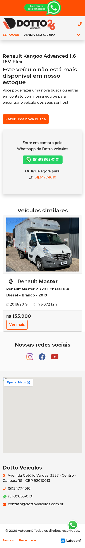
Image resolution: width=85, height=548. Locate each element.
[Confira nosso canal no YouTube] (55, 355)
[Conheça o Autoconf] (70, 540)
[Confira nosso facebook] (42, 355)
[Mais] (78, 35)
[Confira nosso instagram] (30, 355)
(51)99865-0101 (46, 159)
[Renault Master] (42, 244)
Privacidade (27, 540)
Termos (8, 540)
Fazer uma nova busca (25, 119)
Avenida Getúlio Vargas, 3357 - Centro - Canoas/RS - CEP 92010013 (39, 478)
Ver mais (17, 324)
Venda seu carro (39, 35)
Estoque (11, 35)
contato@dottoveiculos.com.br (35, 504)
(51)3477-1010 (44, 177)
